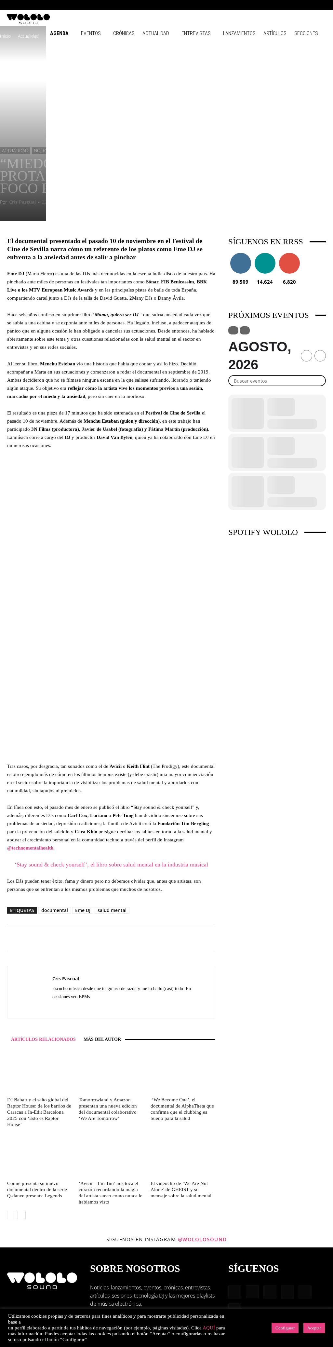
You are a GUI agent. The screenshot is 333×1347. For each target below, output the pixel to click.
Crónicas (124, 33)
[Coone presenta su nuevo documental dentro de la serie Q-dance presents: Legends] (39, 1155)
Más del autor (102, 1039)
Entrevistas (196, 33)
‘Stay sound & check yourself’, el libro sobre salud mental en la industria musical (111, 864)
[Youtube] (321, 5)
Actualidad (155, 33)
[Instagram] (279, 5)
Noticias (44, 150)
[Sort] (245, 330)
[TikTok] (311, 5)
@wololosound (202, 1239)
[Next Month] (320, 355)
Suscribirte (289, 255)
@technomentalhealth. (31, 847)
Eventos (91, 33)
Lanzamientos (239, 33)
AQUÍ (209, 1327)
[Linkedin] (289, 5)
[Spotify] (300, 5)
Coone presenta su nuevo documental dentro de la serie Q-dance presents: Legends (37, 1189)
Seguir (240, 255)
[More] (200, 938)
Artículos (274, 33)
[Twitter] (69, 1008)
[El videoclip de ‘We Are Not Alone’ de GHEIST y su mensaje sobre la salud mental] (183, 1155)
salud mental (112, 910)
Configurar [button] (285, 1328)
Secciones (306, 33)
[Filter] (233, 330)
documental (54, 910)
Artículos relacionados (43, 1039)
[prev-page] (11, 1215)
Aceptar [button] (314, 1328)
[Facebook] (268, 5)
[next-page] (22, 1215)
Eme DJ (82, 910)
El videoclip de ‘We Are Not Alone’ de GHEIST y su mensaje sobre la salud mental (181, 1189)
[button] (258, 4)
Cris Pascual (22, 202)
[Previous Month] (306, 355)
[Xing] (81, 1008)
